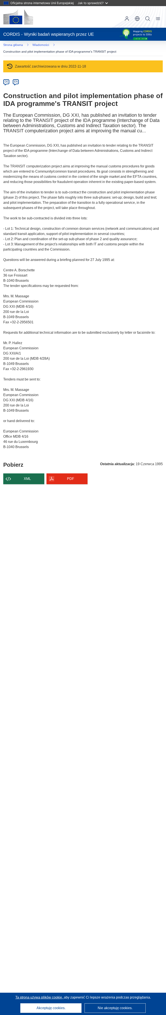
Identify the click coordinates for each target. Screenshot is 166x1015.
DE (6, 81)
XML (27, 479)
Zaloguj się (127, 18)
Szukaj (147, 18)
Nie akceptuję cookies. (115, 1008)
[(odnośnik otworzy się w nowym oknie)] (18, 17)
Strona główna (13, 45)
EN (16, 81)
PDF (70, 479)
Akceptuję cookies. (51, 1008)
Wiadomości (40, 45)
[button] (137, 18)
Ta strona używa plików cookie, (39, 997)
